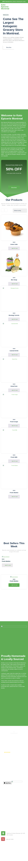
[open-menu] (25, 7)
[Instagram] (6, 845)
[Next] (6, 210)
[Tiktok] (9, 845)
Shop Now (8, 47)
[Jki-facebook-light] (2, 845)
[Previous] (2, 210)
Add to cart (14, 248)
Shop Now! (14, 187)
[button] (14, 774)
